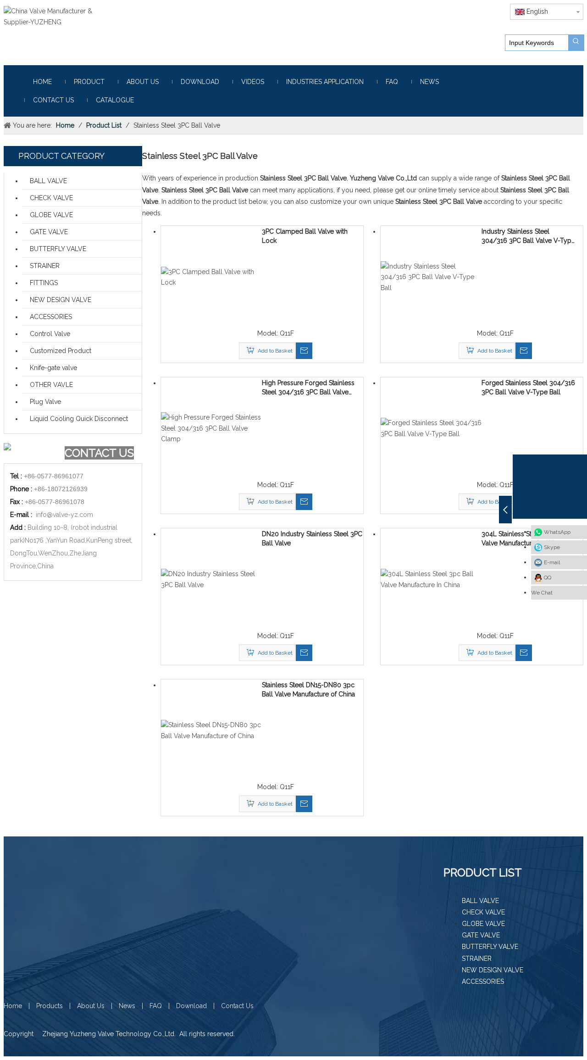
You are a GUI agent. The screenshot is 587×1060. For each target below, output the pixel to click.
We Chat (542, 592)
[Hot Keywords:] (576, 42)
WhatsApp (557, 532)
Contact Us (237, 1006)
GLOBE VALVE (51, 215)
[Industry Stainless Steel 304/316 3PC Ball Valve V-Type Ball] (431, 276)
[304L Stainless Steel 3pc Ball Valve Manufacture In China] (431, 579)
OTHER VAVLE (51, 384)
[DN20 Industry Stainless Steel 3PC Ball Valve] (211, 579)
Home (13, 1006)
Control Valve (50, 333)
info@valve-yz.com (64, 514)
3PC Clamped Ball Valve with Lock (305, 236)
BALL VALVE (48, 181)
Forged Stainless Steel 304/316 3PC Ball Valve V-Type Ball (528, 387)
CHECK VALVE (51, 198)
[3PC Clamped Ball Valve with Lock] (211, 276)
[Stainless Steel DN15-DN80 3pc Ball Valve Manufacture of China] (211, 730)
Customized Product (60, 350)
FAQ (156, 1006)
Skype (552, 547)
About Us (91, 1006)
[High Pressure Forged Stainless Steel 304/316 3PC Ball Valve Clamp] (211, 428)
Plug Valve (45, 401)
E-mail (552, 562)
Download (191, 1006)
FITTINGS (44, 282)
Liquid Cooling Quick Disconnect (79, 418)
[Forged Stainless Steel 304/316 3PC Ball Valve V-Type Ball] (431, 428)
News (127, 1006)
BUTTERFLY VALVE (58, 248)
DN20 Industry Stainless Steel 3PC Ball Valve (312, 538)
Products (49, 1006)
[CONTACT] (33, 453)
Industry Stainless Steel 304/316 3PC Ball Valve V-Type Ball (528, 236)
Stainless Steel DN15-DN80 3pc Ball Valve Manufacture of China (308, 689)
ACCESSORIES (51, 316)
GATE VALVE (49, 232)
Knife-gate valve (53, 367)
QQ (547, 577)
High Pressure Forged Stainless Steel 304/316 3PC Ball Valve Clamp (308, 388)
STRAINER (45, 265)
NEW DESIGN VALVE (60, 299)
